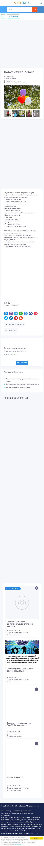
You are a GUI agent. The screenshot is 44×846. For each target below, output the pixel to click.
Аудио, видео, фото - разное (13, 81)
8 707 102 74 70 (11, 384)
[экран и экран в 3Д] (22, 788)
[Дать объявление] (40, 3)
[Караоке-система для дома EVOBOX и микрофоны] (22, 733)
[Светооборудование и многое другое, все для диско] (22, 683)
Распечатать (12, 360)
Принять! (36, 838)
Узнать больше (17, 844)
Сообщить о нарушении (16, 354)
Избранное (14, 16)
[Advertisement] (22, 43)
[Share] (6, 343)
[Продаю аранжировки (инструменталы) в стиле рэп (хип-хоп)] (22, 632)
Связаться (23, 392)
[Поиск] (34, 9)
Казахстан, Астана (11, 78)
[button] (6, 112)
